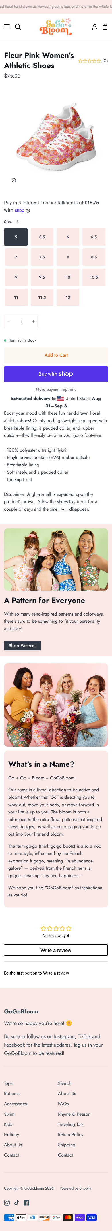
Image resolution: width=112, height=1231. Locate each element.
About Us (13, 1144)
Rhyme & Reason (74, 1114)
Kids (8, 1124)
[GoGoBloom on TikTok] (17, 1203)
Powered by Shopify (75, 1188)
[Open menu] (5, 27)
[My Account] (92, 27)
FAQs (63, 1103)
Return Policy (70, 1134)
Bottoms (11, 1093)
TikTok (84, 1036)
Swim (9, 1114)
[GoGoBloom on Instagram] (7, 1203)
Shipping (66, 1144)
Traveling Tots (70, 1124)
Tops (8, 1083)
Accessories (15, 1103)
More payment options (56, 389)
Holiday (11, 1134)
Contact (11, 1155)
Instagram (64, 1036)
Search (64, 1083)
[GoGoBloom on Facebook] (26, 1203)
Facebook (14, 1045)
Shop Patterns (22, 645)
